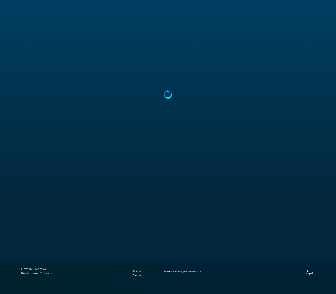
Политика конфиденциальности (182, 271)
